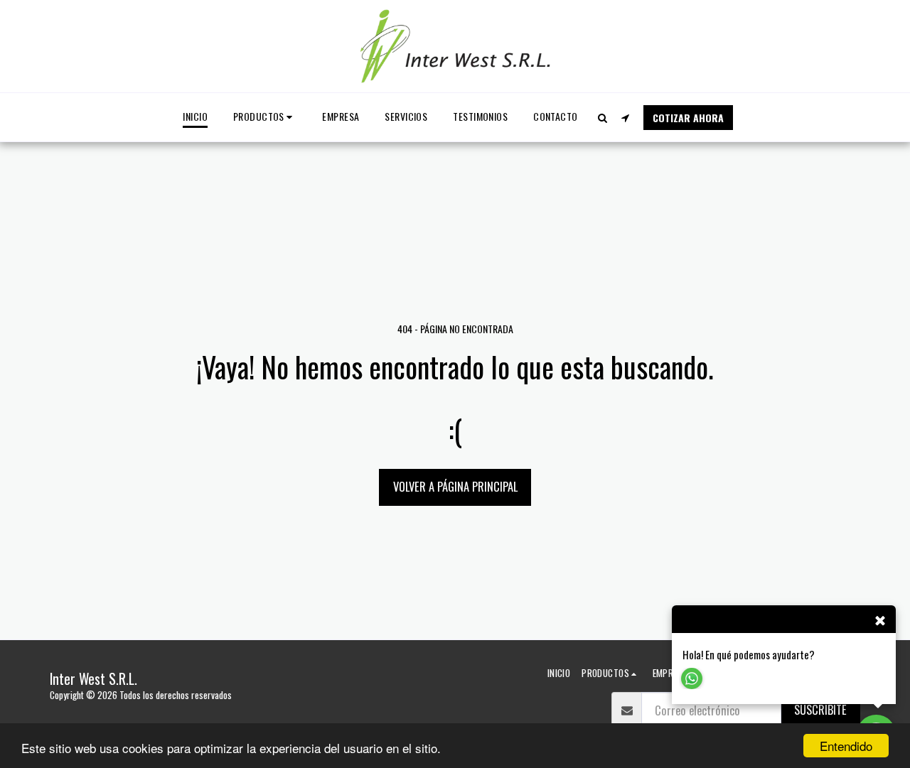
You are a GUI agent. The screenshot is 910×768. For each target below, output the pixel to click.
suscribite (820, 709)
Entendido (846, 746)
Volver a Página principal (455, 486)
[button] (603, 117)
